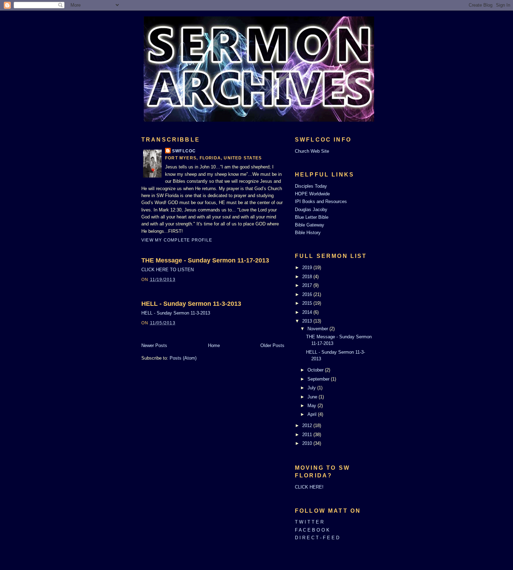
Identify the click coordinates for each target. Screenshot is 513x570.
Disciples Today (311, 186)
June (313, 396)
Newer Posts (154, 345)
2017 (307, 285)
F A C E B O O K (312, 530)
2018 (307, 276)
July (312, 387)
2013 (307, 321)
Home (214, 345)
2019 (307, 267)
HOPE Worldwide (312, 193)
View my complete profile (176, 240)
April (312, 414)
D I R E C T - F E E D (317, 537)
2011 (307, 434)
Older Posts (272, 345)
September (319, 379)
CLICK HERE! (309, 487)
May (312, 405)
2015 (307, 303)
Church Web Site (312, 151)
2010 (307, 443)
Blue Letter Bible (311, 217)
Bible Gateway (309, 225)
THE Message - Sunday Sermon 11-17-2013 (205, 260)
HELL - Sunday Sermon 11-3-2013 (191, 303)
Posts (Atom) (183, 358)
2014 (307, 312)
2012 (307, 425)
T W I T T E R (309, 522)
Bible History (308, 232)
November (318, 328)
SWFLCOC (184, 151)
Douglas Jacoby (311, 209)
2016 (307, 294)
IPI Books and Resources (321, 201)
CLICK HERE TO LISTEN (167, 269)
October (316, 370)
